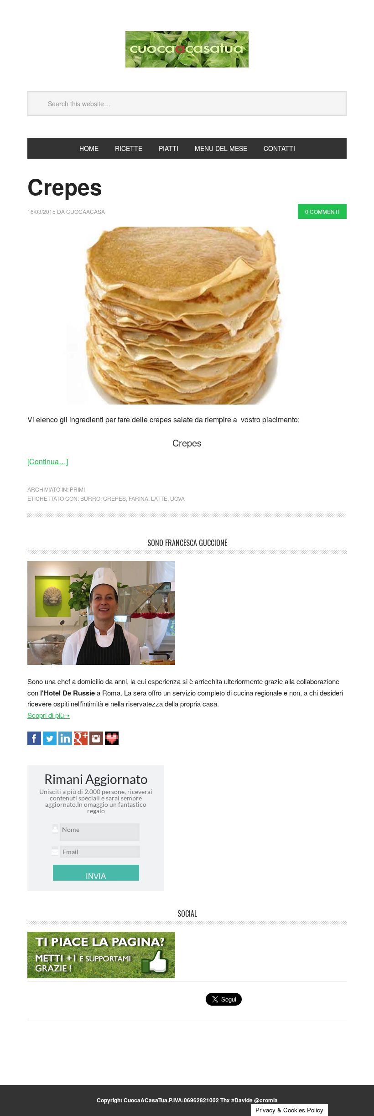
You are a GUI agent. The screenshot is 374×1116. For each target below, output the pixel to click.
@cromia (266, 1100)
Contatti (279, 148)
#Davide (242, 1100)
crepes (114, 498)
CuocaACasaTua (187, 49)
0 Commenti (322, 211)
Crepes (64, 186)
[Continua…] (47, 461)
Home (89, 148)
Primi (77, 489)
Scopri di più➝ (48, 715)
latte (159, 498)
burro (90, 498)
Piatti (168, 148)
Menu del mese (221, 148)
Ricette (128, 148)
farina (138, 498)
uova (177, 498)
